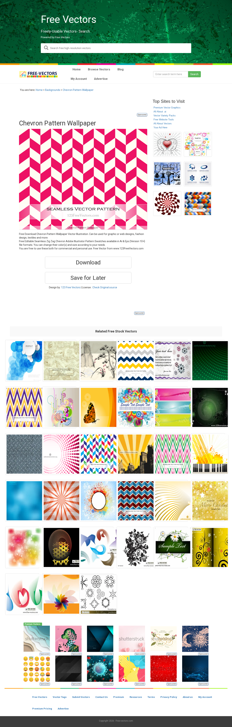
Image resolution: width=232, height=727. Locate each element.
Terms (151, 697)
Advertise (63, 708)
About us (188, 697)
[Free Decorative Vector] (96, 594)
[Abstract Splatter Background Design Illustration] (96, 501)
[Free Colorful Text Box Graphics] (198, 144)
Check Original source (104, 287)
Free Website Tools (164, 119)
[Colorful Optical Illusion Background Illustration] (167, 203)
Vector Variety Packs (165, 115)
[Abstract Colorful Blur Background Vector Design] (22, 547)
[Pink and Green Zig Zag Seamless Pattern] (171, 454)
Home (39, 89)
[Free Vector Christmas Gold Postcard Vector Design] (208, 501)
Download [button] (88, 262)
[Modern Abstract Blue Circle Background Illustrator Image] (22, 361)
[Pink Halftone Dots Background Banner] (59, 454)
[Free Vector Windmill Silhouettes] (167, 173)
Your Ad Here (160, 127)
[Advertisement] (85, 104)
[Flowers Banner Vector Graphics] (171, 547)
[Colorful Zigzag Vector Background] (96, 454)
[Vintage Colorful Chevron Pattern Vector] (134, 501)
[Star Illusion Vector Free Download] (59, 501)
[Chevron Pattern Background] (134, 361)
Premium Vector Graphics (167, 107)
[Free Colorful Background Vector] (134, 407)
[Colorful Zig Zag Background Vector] (198, 203)
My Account (205, 697)
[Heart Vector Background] (167, 144)
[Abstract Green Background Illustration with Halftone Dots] (208, 361)
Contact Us (101, 697)
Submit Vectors (81, 697)
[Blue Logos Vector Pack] (198, 173)
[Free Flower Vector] (134, 547)
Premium (118, 697)
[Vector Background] (59, 407)
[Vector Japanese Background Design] (96, 361)
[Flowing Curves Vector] (59, 547)
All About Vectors (163, 123)
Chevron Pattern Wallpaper (78, 89)
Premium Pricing (42, 708)
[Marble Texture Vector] (59, 361)
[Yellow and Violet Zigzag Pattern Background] (22, 407)
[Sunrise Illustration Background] (134, 454)
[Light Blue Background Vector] (22, 501)
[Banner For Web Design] (171, 407)
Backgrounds (52, 89)
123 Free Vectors (70, 287)
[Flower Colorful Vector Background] (59, 594)
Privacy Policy (168, 697)
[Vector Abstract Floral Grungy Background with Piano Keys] (208, 454)
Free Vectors (39, 697)
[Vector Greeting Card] (171, 361)
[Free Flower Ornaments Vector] (208, 547)
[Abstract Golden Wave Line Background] (171, 501)
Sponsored (142, 115)
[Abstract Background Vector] (208, 407)
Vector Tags (60, 697)
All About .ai (160, 111)
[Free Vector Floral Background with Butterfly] (96, 407)
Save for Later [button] (88, 277)
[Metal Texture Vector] (22, 454)
